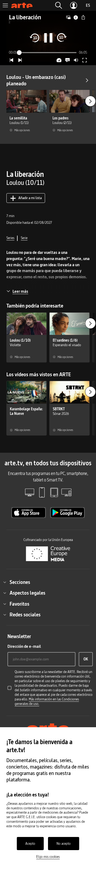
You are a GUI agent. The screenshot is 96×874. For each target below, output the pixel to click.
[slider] (48, 52)
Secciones (20, 582)
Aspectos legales (27, 593)
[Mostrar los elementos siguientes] (90, 101)
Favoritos (19, 604)
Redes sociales (25, 614)
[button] (58, 5)
